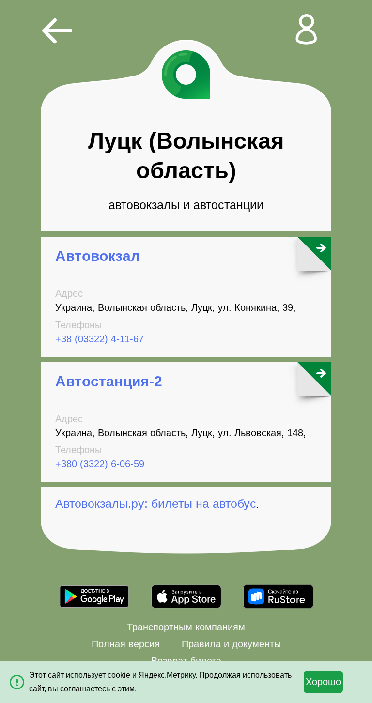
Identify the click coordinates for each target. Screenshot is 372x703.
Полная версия (126, 644)
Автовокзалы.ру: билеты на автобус (155, 503)
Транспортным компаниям (186, 627)
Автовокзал (97, 256)
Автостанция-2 (108, 381)
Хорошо (323, 681)
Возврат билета (186, 661)
